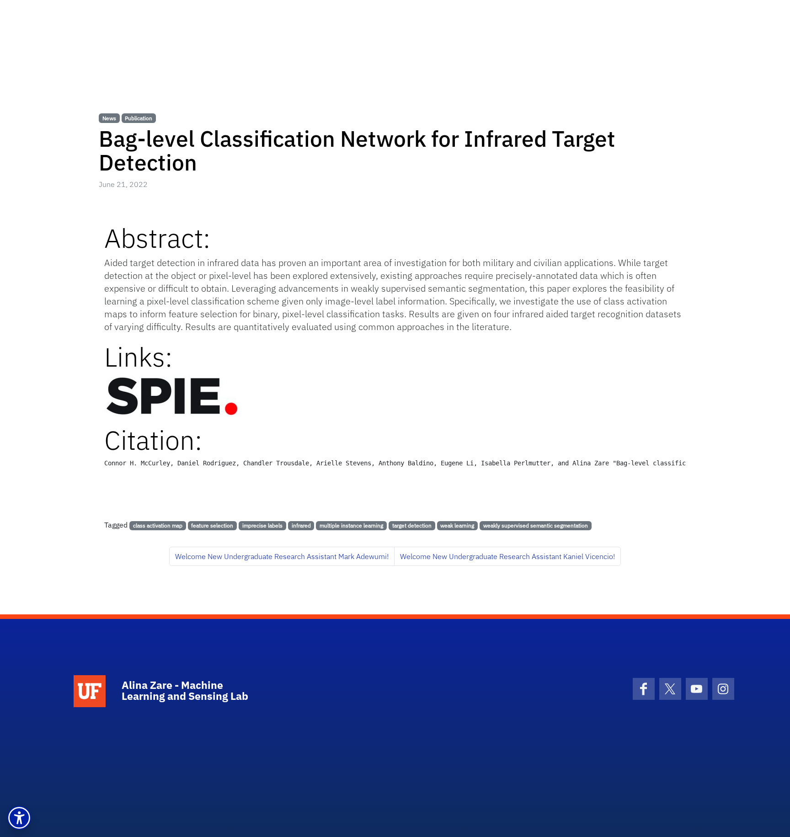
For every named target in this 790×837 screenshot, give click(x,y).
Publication (138, 118)
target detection (412, 525)
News (109, 118)
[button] (19, 818)
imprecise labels (262, 525)
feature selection (212, 525)
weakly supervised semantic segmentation (535, 525)
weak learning (457, 525)
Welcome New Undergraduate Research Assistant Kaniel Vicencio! (507, 556)
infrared (301, 525)
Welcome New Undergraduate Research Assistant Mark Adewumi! (282, 556)
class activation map (157, 525)
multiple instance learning (351, 525)
